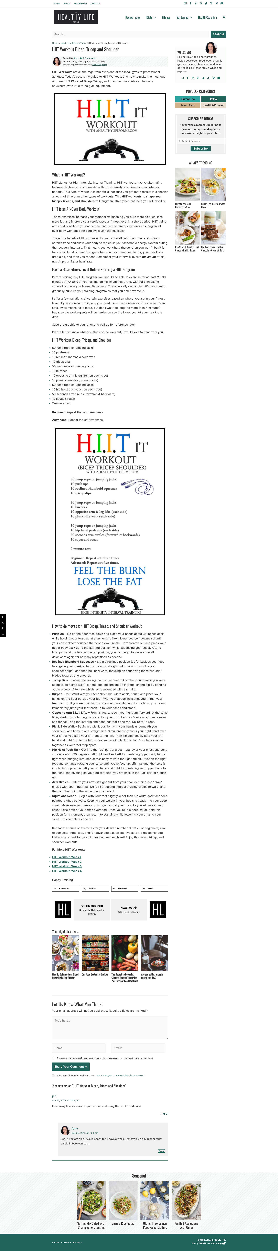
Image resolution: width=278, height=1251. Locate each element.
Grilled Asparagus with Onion (186, 1225)
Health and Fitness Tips (73, 43)
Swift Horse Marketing (210, 1243)
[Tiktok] (206, 3)
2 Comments (89, 58)
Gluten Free (188, 99)
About (67, 3)
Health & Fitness (213, 105)
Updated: (88, 61)
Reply (164, 1113)
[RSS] (211, 3)
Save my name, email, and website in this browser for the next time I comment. (105, 1058)
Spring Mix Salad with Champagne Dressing (91, 1225)
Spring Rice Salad (123, 1223)
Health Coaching (207, 17)
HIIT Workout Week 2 (67, 861)
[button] (154, 17)
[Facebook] (190, 3)
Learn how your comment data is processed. (120, 1075)
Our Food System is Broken (95, 974)
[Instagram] (195, 3)
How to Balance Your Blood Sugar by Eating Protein (65, 976)
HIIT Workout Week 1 (66, 857)
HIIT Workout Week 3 (67, 866)
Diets (149, 17)
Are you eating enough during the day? (152, 976)
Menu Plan (187, 105)
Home (57, 3)
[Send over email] (3, 634)
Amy (76, 58)
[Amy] (57, 61)
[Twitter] (216, 3)
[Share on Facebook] (3, 617)
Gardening (182, 17)
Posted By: (68, 58)
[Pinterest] (201, 3)
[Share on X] (3, 623)
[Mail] (185, 3)
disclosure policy (99, 65)
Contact (95, 3)
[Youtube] (221, 3)
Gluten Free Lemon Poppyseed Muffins (155, 1225)
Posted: (66, 61)
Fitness (166, 17)
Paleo (213, 99)
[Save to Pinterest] (3, 628)
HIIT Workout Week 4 (67, 871)
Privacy (77, 1242)
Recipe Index (80, 3)
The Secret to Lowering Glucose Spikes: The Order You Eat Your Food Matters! (124, 977)
